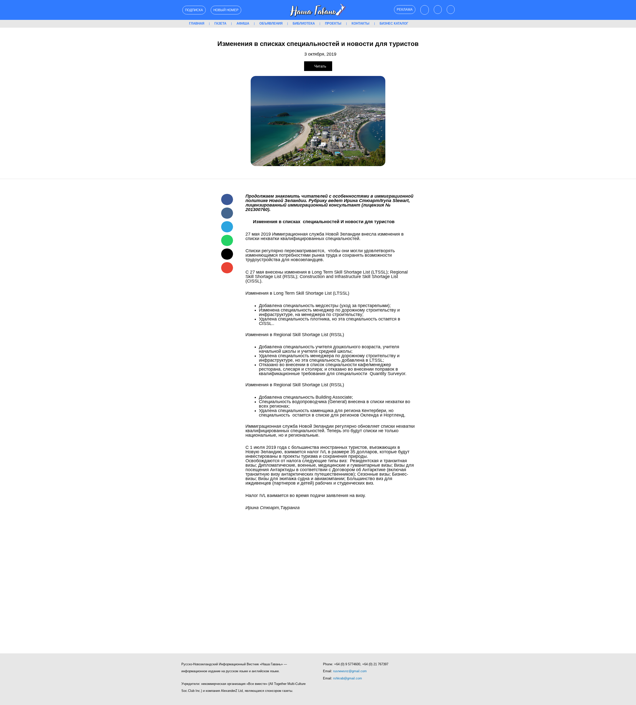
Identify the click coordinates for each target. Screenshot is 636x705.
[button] (227, 199)
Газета (220, 23)
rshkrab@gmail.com (347, 678)
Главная (196, 23)
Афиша (243, 23)
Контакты (360, 23)
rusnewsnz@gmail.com (350, 671)
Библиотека (304, 23)
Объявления (270, 23)
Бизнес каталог (394, 23)
